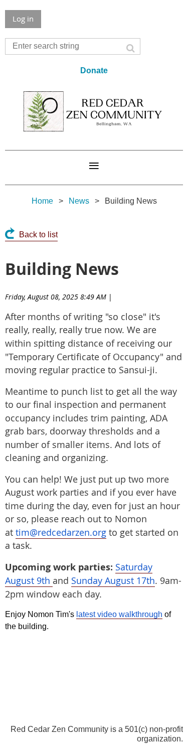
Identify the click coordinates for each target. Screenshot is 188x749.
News (79, 201)
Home (42, 201)
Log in (23, 19)
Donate (94, 70)
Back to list (38, 234)
